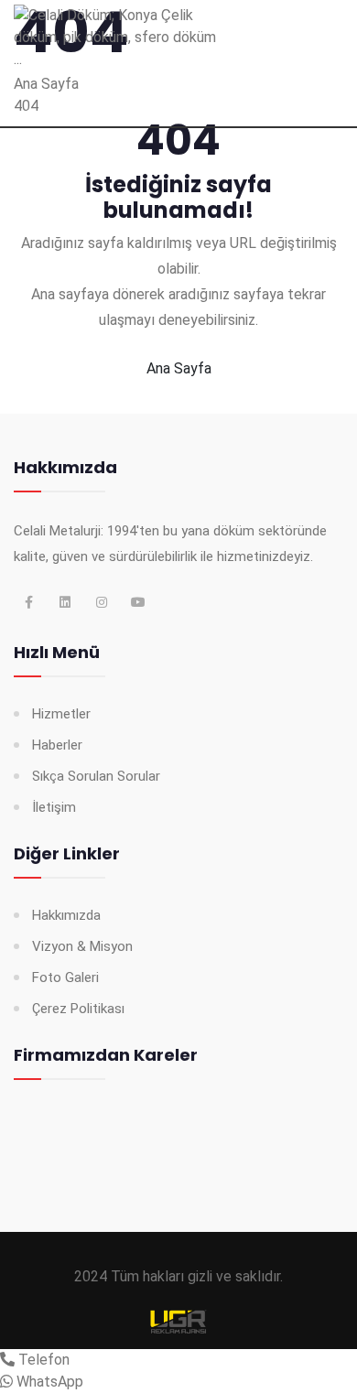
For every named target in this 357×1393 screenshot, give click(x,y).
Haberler (57, 745)
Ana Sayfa (178, 368)
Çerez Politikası (78, 1008)
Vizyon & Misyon (82, 946)
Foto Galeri (65, 977)
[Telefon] (7, 1359)
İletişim (54, 807)
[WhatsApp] (6, 1381)
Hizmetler (61, 714)
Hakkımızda (66, 915)
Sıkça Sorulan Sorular (96, 776)
